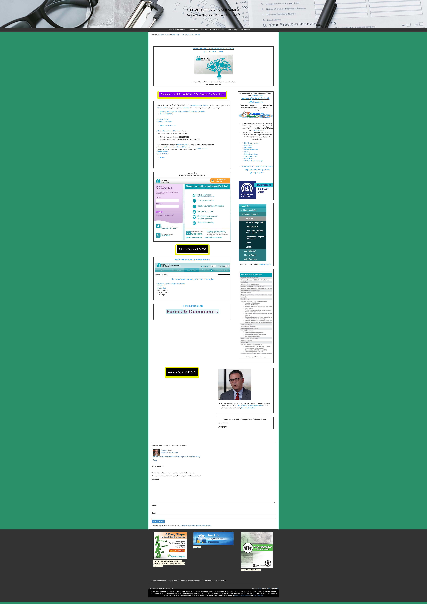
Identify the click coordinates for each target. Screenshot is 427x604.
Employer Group (193, 30)
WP (269, 588)
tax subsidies (184, 108)
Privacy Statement (258, 595)
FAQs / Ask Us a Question (191, 34)
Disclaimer (237, 595)
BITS (259, 588)
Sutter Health (249, 158)
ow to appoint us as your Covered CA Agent (174, 147)
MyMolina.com (182, 145)
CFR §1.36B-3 (259, 130)
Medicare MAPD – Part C (217, 30)
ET (278, 588)
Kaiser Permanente (251, 150)
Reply (155, 460)
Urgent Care (161, 288)
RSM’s (162, 157)
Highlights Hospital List (168, 125)
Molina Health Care (251, 154)
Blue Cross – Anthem (251, 143)
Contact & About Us (246, 30)
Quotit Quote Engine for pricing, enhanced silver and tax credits (182, 112)
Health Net (248, 147)
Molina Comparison (164, 131)
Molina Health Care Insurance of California (213, 48)
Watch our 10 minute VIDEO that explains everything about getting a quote (257, 169)
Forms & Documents (164, 121)
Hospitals (160, 286)
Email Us (197, 547)
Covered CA (161, 108)
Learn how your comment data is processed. (195, 525)
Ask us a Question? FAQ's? (192, 249)
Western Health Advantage (253, 161)
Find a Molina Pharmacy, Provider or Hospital (192, 279)
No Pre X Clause (257, 95)
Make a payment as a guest (192, 175)
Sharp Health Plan (250, 156)
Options (265, 264)
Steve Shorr (164, 450)
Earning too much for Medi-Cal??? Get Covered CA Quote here (192, 94)
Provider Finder (162, 119)
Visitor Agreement (245, 595)
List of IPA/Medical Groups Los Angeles (171, 283)
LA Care (247, 152)
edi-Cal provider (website (199, 105)
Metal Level (177, 131)
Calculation (256, 102)
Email (154, 513)
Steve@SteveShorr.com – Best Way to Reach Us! (213, 15)
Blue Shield (248, 145)
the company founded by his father (250, 406)
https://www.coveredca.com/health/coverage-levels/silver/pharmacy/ (176, 457)
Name (154, 505)
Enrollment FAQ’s (166, 114)
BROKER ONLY (162, 153)
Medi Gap (204, 30)
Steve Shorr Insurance (213, 10)
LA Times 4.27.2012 (201, 148)
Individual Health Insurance (177, 30)
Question (155, 479)
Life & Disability (232, 30)
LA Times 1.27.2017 (248, 408)
